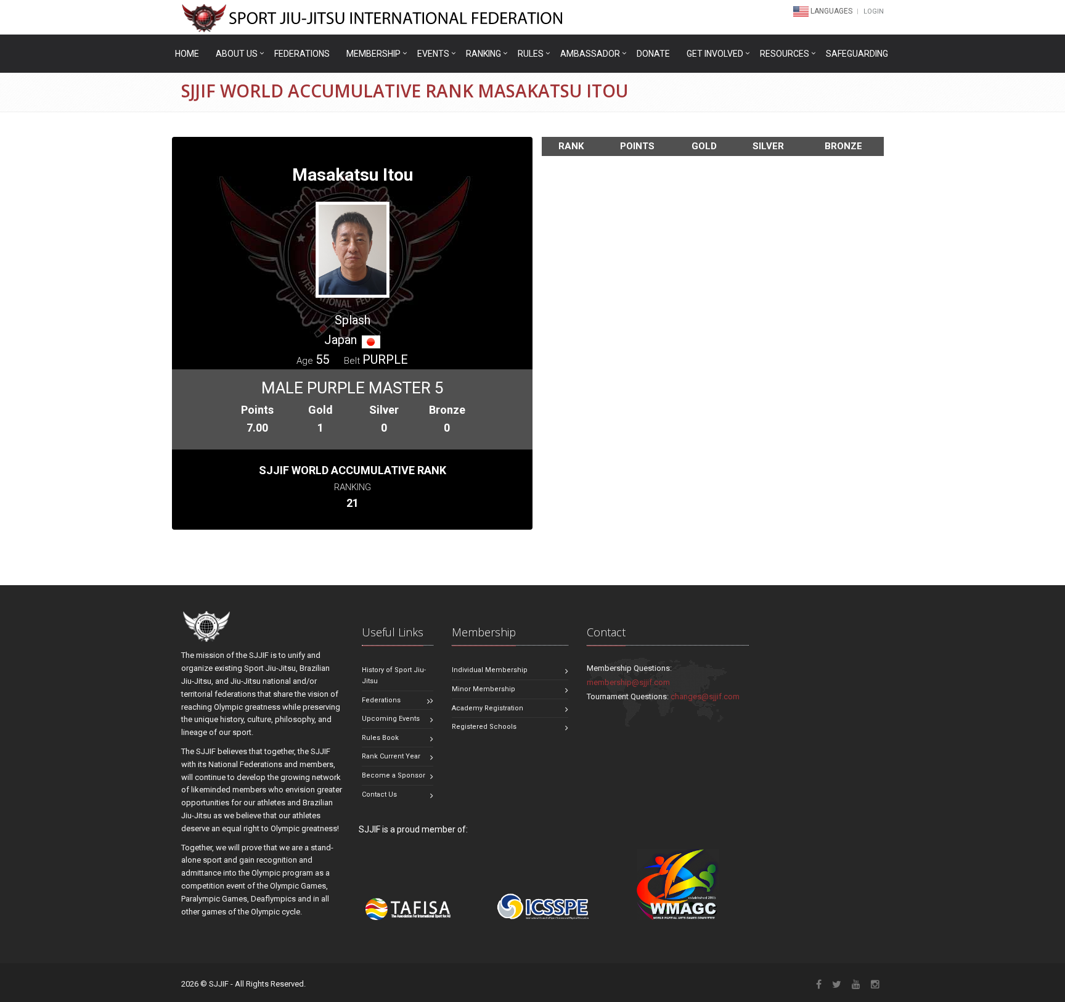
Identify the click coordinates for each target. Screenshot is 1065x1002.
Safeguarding (857, 54)
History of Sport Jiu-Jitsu (394, 675)
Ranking (483, 54)
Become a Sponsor (393, 775)
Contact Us (379, 795)
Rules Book (380, 738)
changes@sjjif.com (705, 696)
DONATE (653, 54)
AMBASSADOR (590, 54)
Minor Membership (483, 689)
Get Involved (715, 54)
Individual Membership (490, 670)
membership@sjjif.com (628, 682)
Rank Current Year (391, 756)
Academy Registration (487, 708)
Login (873, 11)
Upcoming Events (391, 719)
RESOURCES (784, 54)
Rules (531, 54)
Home (187, 54)
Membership (373, 54)
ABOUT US (237, 54)
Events (433, 54)
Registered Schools (484, 727)
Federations (302, 54)
